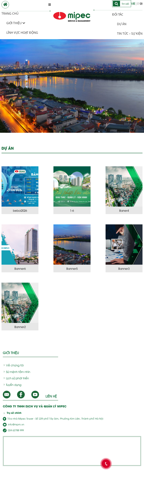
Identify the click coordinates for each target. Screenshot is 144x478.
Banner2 (20, 327)
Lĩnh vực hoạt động (22, 33)
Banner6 (20, 268)
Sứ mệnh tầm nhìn (18, 371)
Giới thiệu (14, 23)
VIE (133, 3)
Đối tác (117, 14)
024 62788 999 (15, 430)
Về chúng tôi (15, 365)
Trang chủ (10, 13)
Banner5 (72, 268)
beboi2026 (20, 210)
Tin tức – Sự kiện (129, 33)
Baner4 (124, 210)
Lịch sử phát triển (17, 378)
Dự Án (121, 24)
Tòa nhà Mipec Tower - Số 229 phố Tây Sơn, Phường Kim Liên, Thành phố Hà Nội (55, 418)
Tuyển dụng (13, 384)
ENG (140, 3)
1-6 (72, 210)
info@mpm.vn (15, 424)
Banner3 (124, 268)
